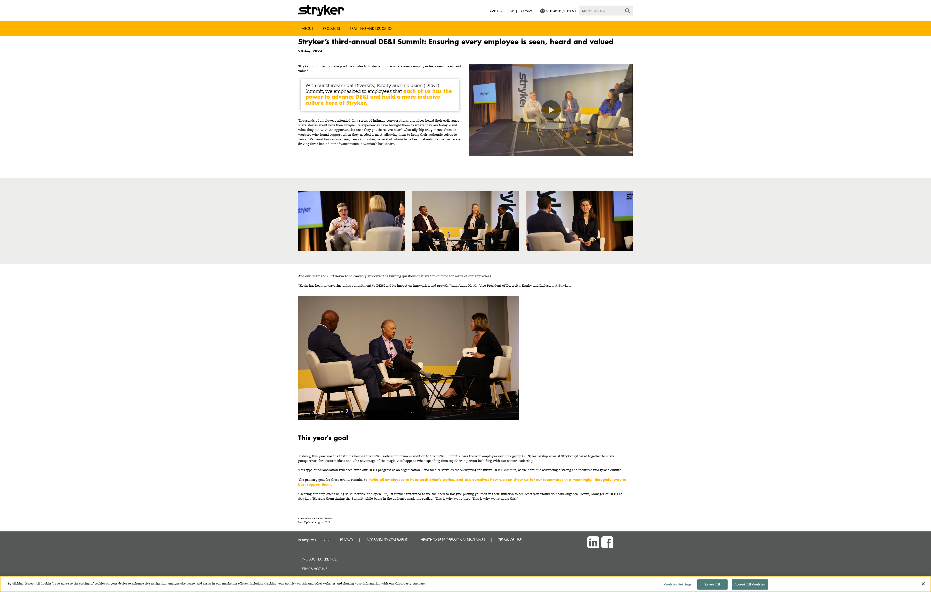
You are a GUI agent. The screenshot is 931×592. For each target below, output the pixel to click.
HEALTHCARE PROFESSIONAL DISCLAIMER (453, 539)
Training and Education (372, 28)
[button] (551, 110)
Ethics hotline (314, 569)
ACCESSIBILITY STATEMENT (387, 539)
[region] (465, 584)
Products (331, 28)
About (307, 28)
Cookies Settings (678, 584)
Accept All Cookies (749, 584)
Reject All (712, 584)
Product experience (319, 559)
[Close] (923, 583)
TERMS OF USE (510, 539)
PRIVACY (346, 539)
